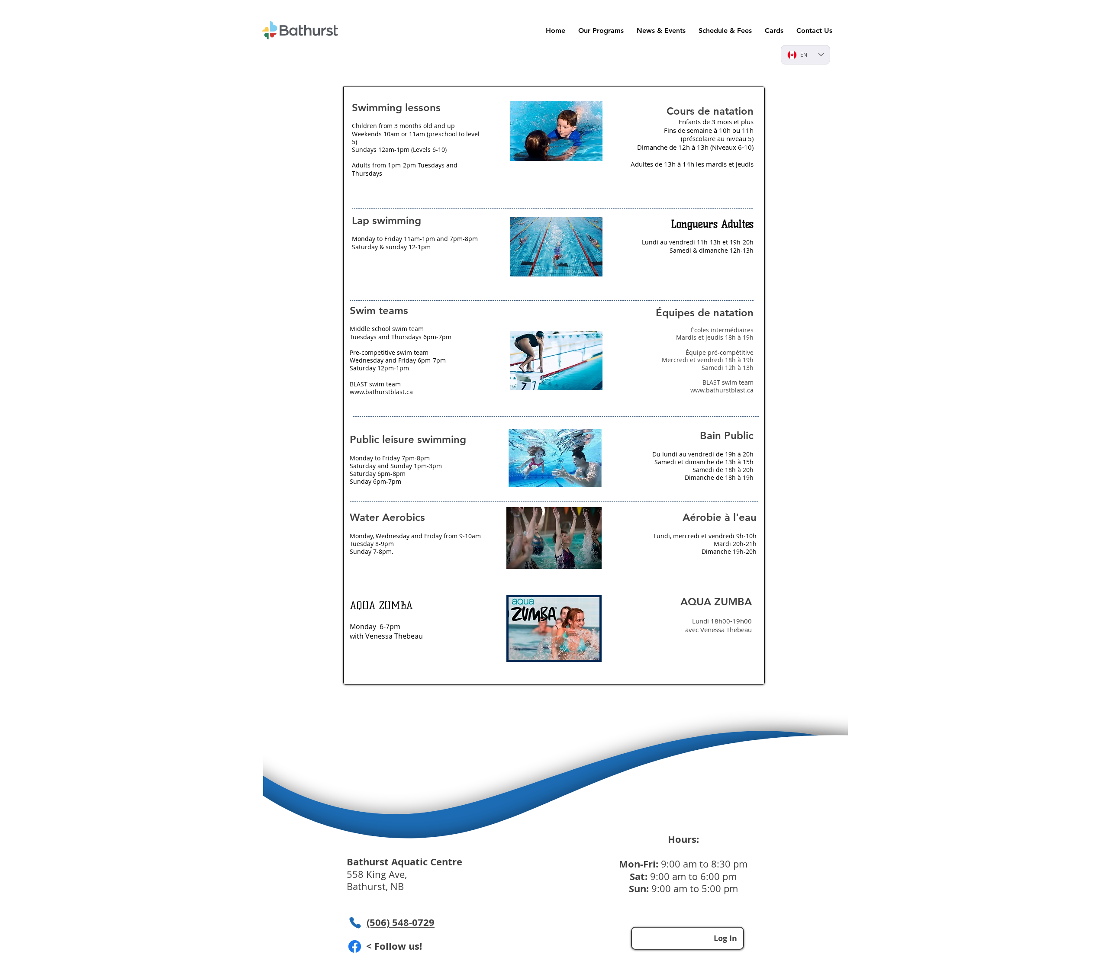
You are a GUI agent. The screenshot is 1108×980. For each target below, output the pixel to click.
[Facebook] (354, 946)
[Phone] (355, 922)
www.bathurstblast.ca (381, 392)
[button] (774, 30)
